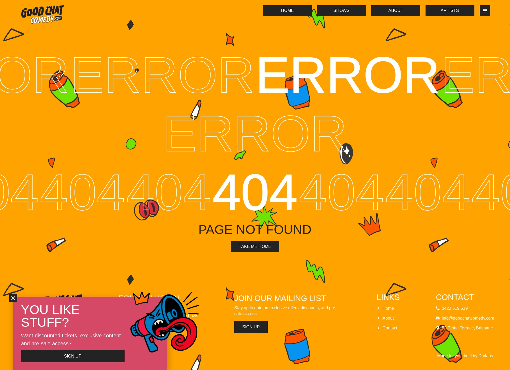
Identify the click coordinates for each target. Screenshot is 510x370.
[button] (13, 298)
